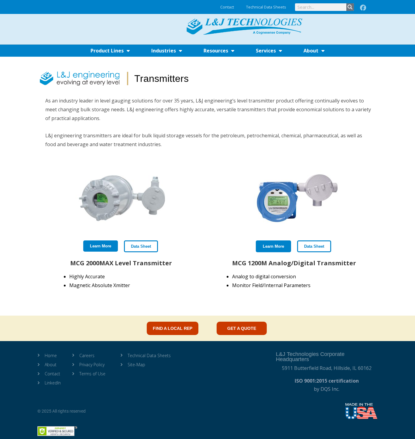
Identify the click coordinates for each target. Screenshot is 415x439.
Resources (216, 51)
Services (266, 51)
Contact (227, 7)
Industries (163, 51)
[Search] (350, 7)
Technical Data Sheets (266, 7)
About (311, 51)
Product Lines (107, 51)
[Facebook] (363, 8)
